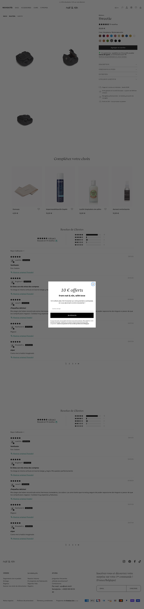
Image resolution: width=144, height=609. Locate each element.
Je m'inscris (72, 315)
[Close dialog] (93, 284)
